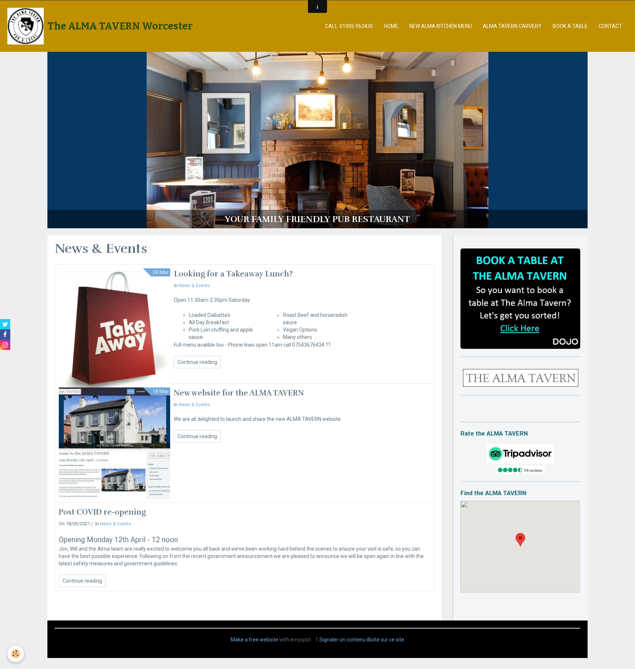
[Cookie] (15, 653)
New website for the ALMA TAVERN (239, 393)
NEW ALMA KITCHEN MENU (440, 26)
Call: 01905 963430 (349, 26)
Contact (610, 26)
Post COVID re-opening (102, 512)
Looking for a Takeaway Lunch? (233, 274)
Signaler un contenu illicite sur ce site (361, 640)
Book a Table (570, 26)
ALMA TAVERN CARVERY (512, 26)
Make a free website (254, 640)
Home (391, 26)
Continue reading (197, 362)
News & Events (194, 285)
